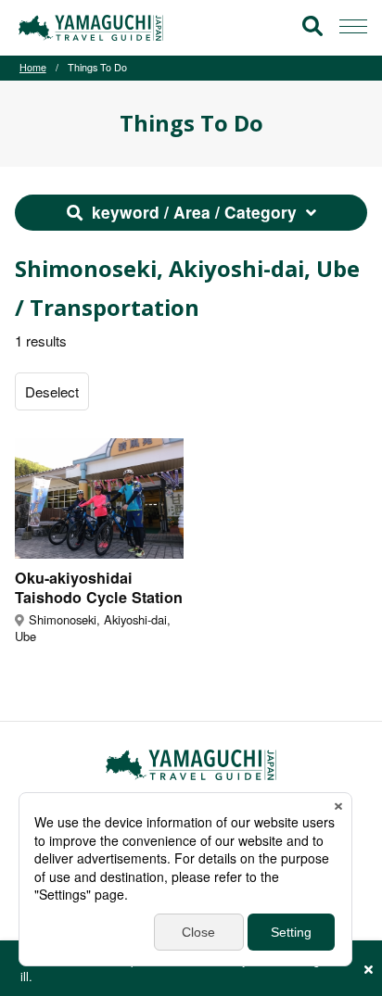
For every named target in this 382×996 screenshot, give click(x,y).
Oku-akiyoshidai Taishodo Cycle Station (99, 587)
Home (32, 67)
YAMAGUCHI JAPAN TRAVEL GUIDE (94, 28)
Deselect (52, 391)
